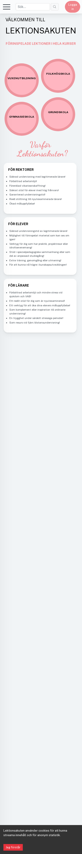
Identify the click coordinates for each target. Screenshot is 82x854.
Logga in (72, 7)
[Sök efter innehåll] (55, 6)
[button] (6, 6)
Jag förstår (13, 847)
